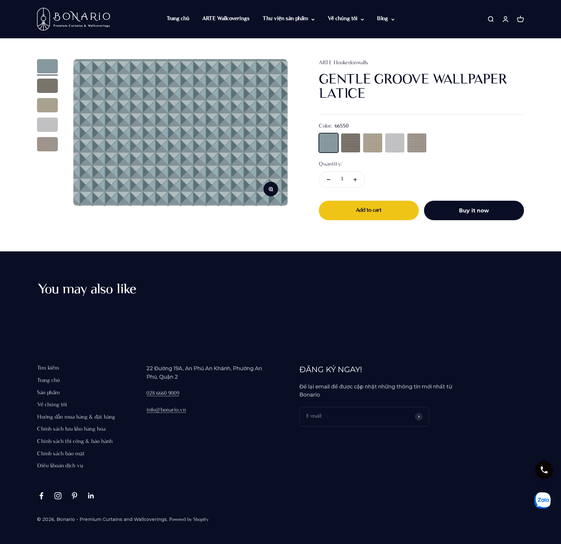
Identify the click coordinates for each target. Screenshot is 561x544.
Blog (382, 18)
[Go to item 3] (47, 106)
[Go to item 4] (47, 126)
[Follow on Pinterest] (74, 495)
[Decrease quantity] (328, 179)
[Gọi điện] (544, 470)
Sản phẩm (48, 393)
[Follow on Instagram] (58, 495)
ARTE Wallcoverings (226, 18)
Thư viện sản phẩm (285, 18)
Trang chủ (178, 18)
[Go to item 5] (47, 145)
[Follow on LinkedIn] (91, 495)
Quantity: (330, 164)
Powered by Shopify (188, 519)
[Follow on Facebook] (41, 495)
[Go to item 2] (47, 87)
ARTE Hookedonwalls (343, 63)
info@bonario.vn (166, 410)
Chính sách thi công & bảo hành (75, 441)
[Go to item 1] (47, 67)
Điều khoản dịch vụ (60, 466)
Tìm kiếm (48, 368)
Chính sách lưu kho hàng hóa (71, 429)
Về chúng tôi (342, 18)
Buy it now (474, 211)
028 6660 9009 (162, 393)
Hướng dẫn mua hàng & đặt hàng (76, 417)
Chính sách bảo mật (61, 454)
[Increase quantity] (355, 179)
